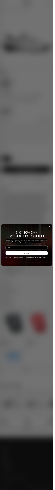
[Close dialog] (49, 226)
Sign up (26, 253)
